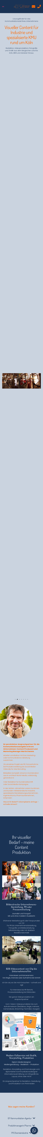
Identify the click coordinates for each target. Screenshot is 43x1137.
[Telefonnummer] (39, 6)
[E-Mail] (33, 6)
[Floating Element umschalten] (34, 1130)
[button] (3, 6)
